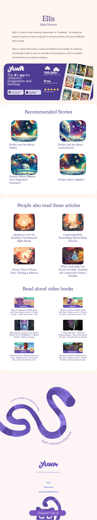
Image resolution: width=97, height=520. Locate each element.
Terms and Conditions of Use (48, 492)
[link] (16, 92)
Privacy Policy (48, 487)
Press (48, 482)
